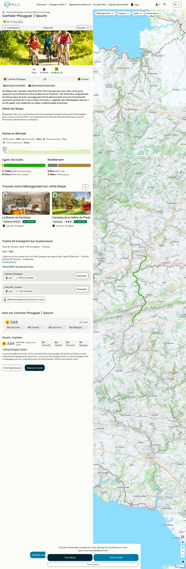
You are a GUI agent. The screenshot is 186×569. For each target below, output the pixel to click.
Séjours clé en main (118, 4)
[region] (139, 289)
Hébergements (103, 13)
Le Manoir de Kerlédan (16, 217)
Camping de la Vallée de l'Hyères (73, 217)
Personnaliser (93, 564)
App (136, 4)
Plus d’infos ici (9, 261)
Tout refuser (70, 557)
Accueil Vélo (99, 4)
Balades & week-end (80, 4)
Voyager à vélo (56, 4)
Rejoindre (82, 275)
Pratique (122, 13)
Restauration (152, 13)
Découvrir (42, 4)
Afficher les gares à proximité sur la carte (25, 299)
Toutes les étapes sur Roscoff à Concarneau (28, 12)
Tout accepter (116, 557)
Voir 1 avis (18, 21)
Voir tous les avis (12, 367)
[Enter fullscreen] (183, 537)
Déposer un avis (35, 367)
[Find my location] (183, 542)
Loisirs (136, 13)
